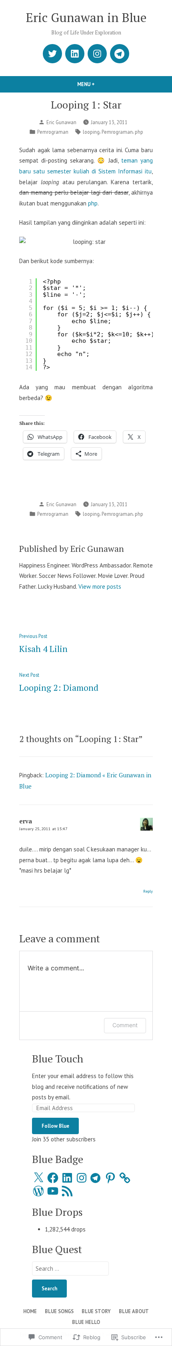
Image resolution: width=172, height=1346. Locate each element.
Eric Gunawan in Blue (86, 17)
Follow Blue (55, 1126)
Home (30, 1311)
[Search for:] (70, 1268)
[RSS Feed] (67, 1191)
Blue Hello (86, 1322)
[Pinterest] (110, 1177)
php (139, 132)
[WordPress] (38, 1191)
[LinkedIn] (74, 53)
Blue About (134, 1311)
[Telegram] (119, 53)
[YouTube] (52, 1191)
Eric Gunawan (61, 122)
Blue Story (96, 1311)
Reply (148, 891)
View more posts (99, 586)
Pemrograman (52, 132)
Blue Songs (59, 1311)
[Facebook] (52, 1177)
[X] (38, 1177)
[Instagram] (97, 53)
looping (91, 132)
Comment (125, 1025)
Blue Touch (57, 1058)
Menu (99, 84)
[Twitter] (52, 53)
